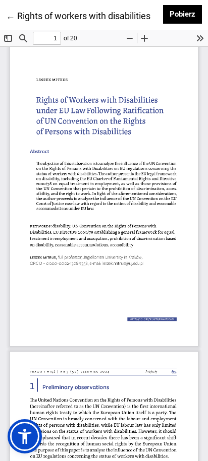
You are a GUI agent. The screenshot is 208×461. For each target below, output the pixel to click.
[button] (24, 436)
